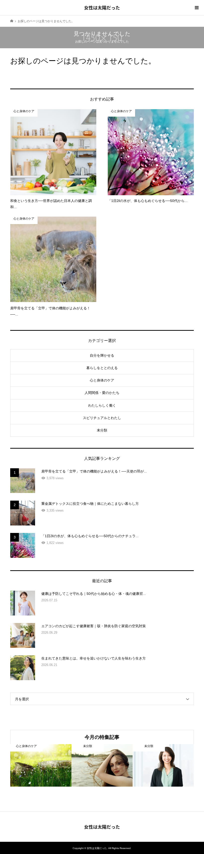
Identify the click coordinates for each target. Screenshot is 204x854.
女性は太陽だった (102, 7)
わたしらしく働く (102, 405)
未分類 (102, 430)
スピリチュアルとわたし (102, 418)
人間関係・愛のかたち (102, 393)
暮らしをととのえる (102, 368)
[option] (40, 765)
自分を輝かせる (102, 355)
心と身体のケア (102, 380)
